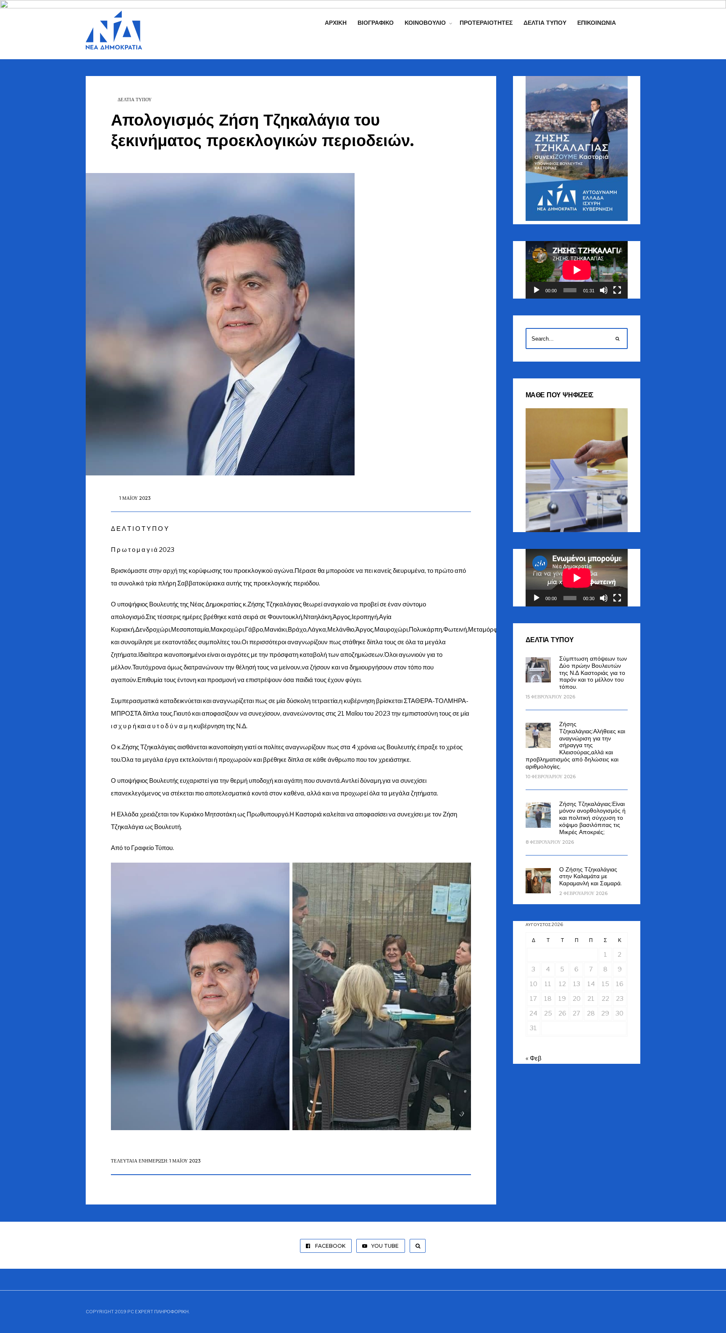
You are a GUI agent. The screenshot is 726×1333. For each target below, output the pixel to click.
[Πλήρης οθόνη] (617, 290)
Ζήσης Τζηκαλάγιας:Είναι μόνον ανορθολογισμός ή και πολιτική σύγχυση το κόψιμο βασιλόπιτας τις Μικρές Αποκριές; (592, 818)
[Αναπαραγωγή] (536, 290)
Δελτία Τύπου (544, 22)
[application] (577, 270)
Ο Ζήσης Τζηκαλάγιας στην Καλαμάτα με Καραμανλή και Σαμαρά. (590, 876)
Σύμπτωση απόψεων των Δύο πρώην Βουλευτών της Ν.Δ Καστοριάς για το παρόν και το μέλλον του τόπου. (593, 672)
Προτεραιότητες (486, 22)
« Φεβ (534, 1058)
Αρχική (336, 22)
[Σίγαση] (604, 290)
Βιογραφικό (376, 22)
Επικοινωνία (596, 22)
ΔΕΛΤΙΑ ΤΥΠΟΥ (135, 99)
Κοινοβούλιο (425, 22)
